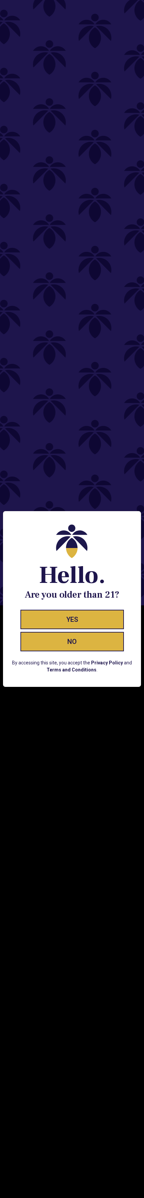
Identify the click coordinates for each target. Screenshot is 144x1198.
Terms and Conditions (71, 669)
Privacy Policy (107, 662)
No (72, 642)
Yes (72, 619)
